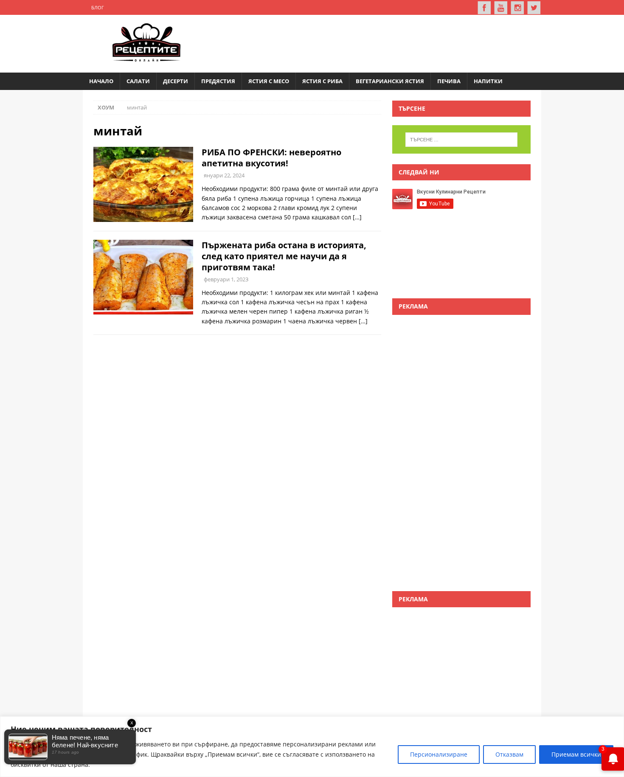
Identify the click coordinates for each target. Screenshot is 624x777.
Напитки (488, 81)
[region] (312, 746)
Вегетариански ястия (390, 81)
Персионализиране (438, 754)
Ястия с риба (322, 81)
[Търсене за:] (461, 139)
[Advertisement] (378, 42)
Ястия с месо (268, 81)
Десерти (175, 81)
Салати (138, 81)
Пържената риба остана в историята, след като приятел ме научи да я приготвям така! (284, 256)
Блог (97, 7)
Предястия (218, 81)
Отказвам (509, 754)
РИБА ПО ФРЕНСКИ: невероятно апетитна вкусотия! (271, 157)
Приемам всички (576, 754)
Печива (449, 81)
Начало (101, 81)
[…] (357, 217)
